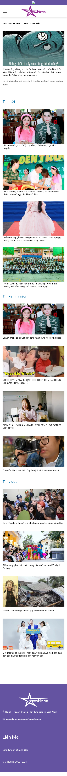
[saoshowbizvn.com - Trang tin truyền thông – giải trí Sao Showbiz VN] (33, 11)
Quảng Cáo (22, 750)
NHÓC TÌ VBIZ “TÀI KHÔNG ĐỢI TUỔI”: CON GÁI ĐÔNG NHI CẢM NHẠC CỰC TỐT (32, 381)
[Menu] (5, 11)
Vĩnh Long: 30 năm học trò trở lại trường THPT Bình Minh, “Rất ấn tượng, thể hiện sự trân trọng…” (30, 285)
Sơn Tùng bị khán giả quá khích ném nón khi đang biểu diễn (33, 523)
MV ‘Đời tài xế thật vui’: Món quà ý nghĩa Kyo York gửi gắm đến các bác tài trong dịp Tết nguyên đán (32, 654)
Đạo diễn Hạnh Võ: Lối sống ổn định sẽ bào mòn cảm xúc (31, 470)
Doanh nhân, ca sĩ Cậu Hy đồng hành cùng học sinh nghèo (30, 147)
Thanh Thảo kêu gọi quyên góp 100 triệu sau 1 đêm (28, 610)
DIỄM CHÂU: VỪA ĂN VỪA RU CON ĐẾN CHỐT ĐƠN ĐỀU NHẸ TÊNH (33, 427)
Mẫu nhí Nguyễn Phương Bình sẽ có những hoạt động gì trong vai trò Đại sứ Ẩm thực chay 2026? (32, 239)
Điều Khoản (9, 750)
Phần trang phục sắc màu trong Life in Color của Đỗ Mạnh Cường (31, 567)
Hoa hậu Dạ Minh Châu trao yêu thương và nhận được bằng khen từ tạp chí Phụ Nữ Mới (31, 193)
